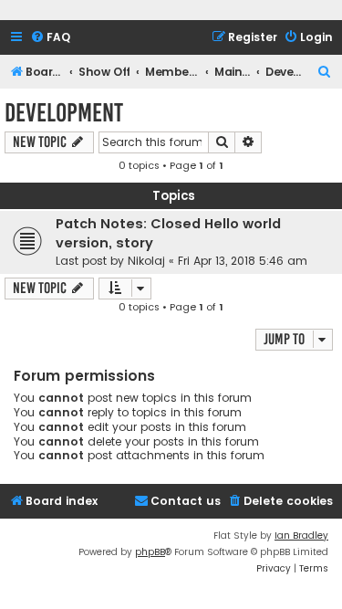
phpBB (150, 552)
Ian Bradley (301, 535)
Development (64, 113)
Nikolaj (146, 260)
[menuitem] (50, 38)
